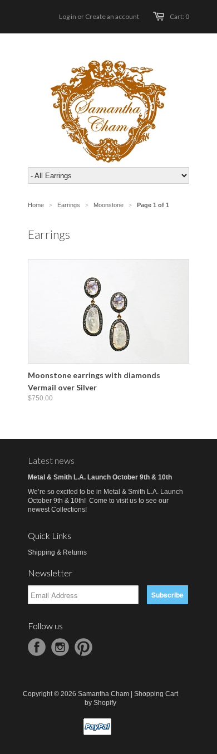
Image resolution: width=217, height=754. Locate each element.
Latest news (51, 460)
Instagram (60, 647)
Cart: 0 (179, 16)
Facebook (37, 647)
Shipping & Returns (57, 552)
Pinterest (83, 647)
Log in (67, 16)
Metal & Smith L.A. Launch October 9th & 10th (100, 477)
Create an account (112, 16)
